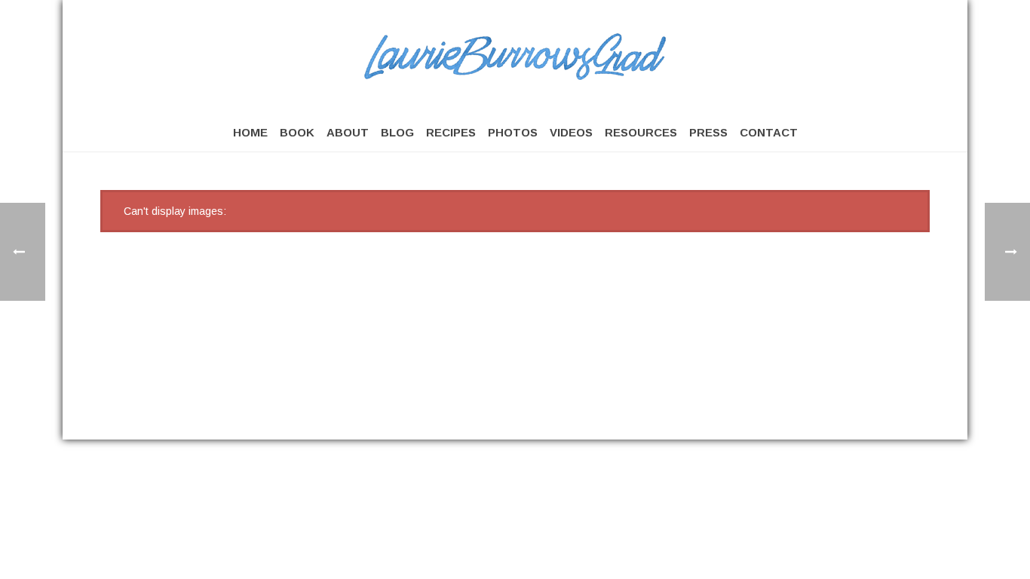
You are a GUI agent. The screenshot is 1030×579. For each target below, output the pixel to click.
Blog (397, 132)
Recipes (451, 132)
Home (250, 132)
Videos (571, 132)
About (347, 132)
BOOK (297, 132)
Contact (769, 132)
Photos (513, 132)
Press (708, 132)
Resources (641, 132)
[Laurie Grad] (515, 56)
